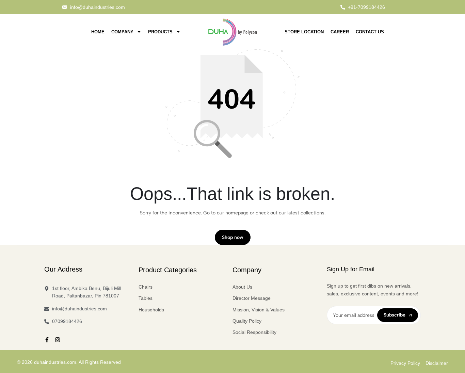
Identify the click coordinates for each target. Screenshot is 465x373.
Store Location (304, 31)
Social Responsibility (254, 332)
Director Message (252, 298)
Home (98, 31)
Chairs (146, 287)
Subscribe (394, 315)
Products (160, 31)
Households (151, 309)
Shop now (232, 237)
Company (122, 31)
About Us (242, 287)
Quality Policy (247, 321)
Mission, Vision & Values (259, 309)
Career (340, 31)
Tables (146, 298)
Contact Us (370, 31)
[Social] (47, 340)
